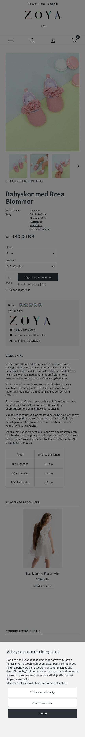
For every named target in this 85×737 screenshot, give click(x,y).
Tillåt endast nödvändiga (42, 692)
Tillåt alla (42, 713)
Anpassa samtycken (42, 702)
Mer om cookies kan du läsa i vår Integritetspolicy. (36, 682)
